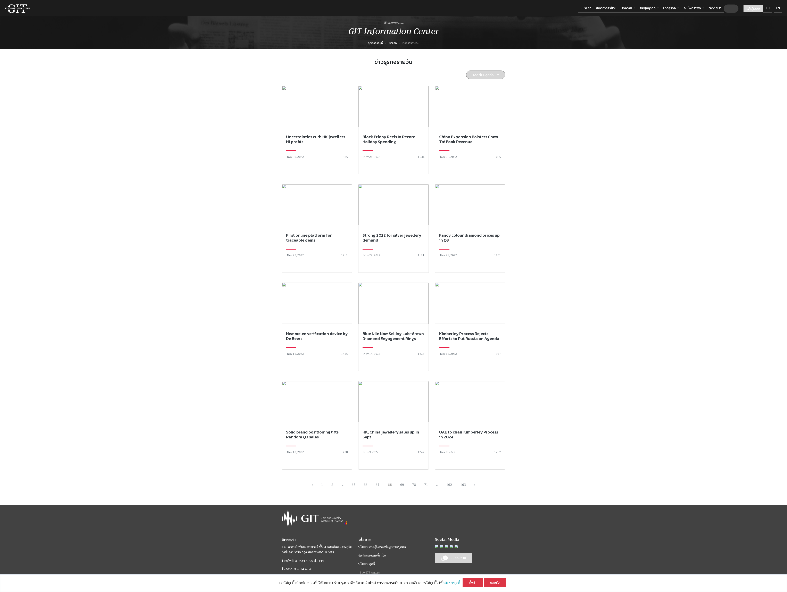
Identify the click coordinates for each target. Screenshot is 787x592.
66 (365, 485)
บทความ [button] (627, 8)
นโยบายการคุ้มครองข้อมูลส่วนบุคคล (382, 547)
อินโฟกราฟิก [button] (693, 8)
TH (767, 8)
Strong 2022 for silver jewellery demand (392, 237)
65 (353, 485)
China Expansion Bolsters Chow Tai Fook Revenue (468, 139)
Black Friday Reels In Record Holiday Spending (389, 139)
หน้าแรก (585, 8)
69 (402, 485)
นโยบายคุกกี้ (453, 583)
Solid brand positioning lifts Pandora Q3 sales (312, 434)
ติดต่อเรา (715, 8)
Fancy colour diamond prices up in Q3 (469, 237)
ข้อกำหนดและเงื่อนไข (372, 555)
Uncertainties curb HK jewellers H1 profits (315, 139)
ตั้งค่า (472, 582)
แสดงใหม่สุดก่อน (484, 74)
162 (449, 485)
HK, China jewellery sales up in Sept (391, 434)
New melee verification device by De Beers (317, 336)
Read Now (317, 130)
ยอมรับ (495, 582)
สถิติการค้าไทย (606, 8)
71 (426, 485)
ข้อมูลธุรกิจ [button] (648, 8)
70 (414, 485)
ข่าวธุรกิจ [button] (670, 8)
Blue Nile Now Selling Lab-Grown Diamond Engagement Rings (393, 336)
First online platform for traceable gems (309, 237)
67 (377, 485)
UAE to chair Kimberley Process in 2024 (468, 434)
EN (778, 8)
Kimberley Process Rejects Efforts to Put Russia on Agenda (469, 336)
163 (463, 485)
